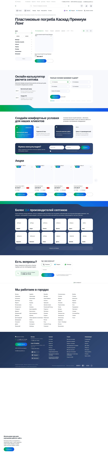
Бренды (34, 10)
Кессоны (51, 341)
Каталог (21, 14)
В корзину (31, 194)
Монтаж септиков (71, 339)
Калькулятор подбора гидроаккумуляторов (54, 358)
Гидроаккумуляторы (53, 351)
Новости (48, 1)
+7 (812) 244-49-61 (35, 348)
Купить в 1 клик (40, 60)
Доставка (43, 1)
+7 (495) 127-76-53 (65, 1)
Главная (17, 14)
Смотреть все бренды (54, 248)
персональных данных (64, 275)
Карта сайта (87, 355)
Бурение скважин (71, 341)
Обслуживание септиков (72, 345)
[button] (96, 180)
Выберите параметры (50, 61)
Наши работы (44, 10)
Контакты (53, 1)
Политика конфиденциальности (58, 365)
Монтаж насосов (70, 349)
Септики (51, 339)
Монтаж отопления (71, 351)
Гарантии (34, 1)
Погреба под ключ (71, 347)
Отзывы (50, 10)
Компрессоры (52, 349)
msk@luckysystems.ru (88, 1)
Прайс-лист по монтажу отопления (72, 354)
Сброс (23, 58)
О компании (27, 1)
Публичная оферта (70, 365)
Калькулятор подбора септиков (54, 354)
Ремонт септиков (71, 343)
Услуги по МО (70, 357)
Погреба (51, 345)
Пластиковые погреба (29, 14)
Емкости (51, 343)
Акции (38, 10)
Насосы (50, 347)
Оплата (38, 1)
